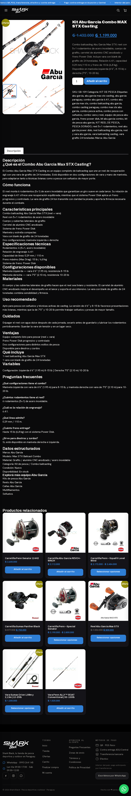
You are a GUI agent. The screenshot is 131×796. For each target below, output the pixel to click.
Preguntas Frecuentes (79, 747)
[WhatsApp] (21, 776)
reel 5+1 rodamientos (105, 126)
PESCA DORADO (82, 126)
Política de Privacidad (79, 767)
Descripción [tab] (14, 150)
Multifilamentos (11, 490)
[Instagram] (13, 776)
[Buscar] (118, 10)
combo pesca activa (91, 111)
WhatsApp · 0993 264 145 (20, 762)
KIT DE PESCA (107, 92)
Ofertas (46, 756)
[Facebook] (6, 776)
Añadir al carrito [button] (23, 569)
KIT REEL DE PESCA (107, 122)
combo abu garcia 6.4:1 (96, 99)
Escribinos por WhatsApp (112, 776)
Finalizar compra (50, 767)
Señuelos (8, 493)
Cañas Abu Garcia (12, 486)
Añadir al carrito (97, 81)
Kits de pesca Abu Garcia (17, 478)
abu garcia (78, 95)
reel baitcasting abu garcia (107, 130)
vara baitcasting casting (105, 134)
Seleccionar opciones (108, 571)
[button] (59, 25)
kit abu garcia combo (112, 118)
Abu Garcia (109, 138)
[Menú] (6, 10)
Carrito (45, 761)
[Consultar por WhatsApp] (124, 789)
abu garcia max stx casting (99, 95)
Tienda (45, 751)
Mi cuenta (47, 772)
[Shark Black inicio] (20, 10)
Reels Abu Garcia (12, 482)
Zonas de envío (76, 752)
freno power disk (89, 118)
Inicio (44, 745)
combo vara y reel (94, 115)
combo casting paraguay (85, 107)
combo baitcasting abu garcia (105, 103)
